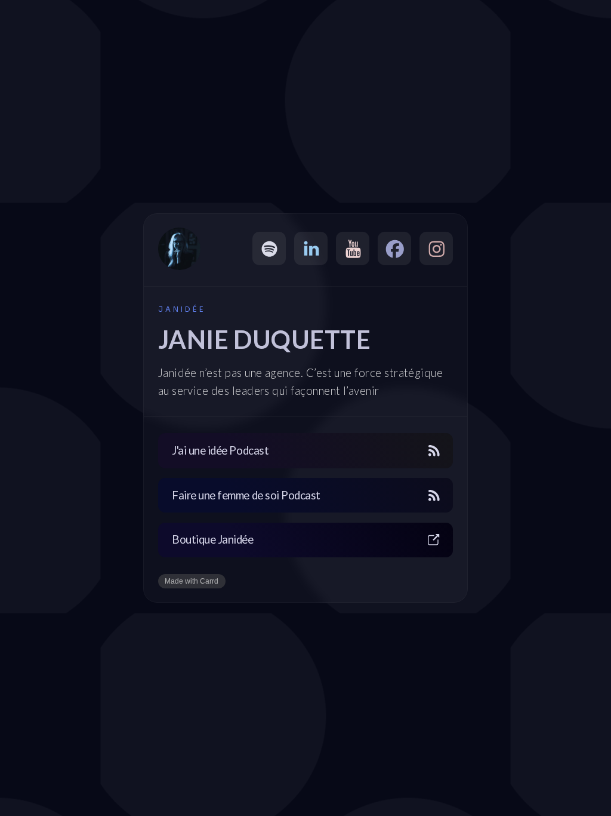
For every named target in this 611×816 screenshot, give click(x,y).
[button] (269, 248)
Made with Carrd (191, 581)
